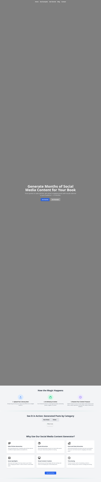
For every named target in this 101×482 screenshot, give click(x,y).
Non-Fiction (46, 419)
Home (37, 2)
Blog (58, 2)
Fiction (54, 419)
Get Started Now (50, 473)
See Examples (44, 2)
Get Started (52, 2)
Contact (63, 2)
